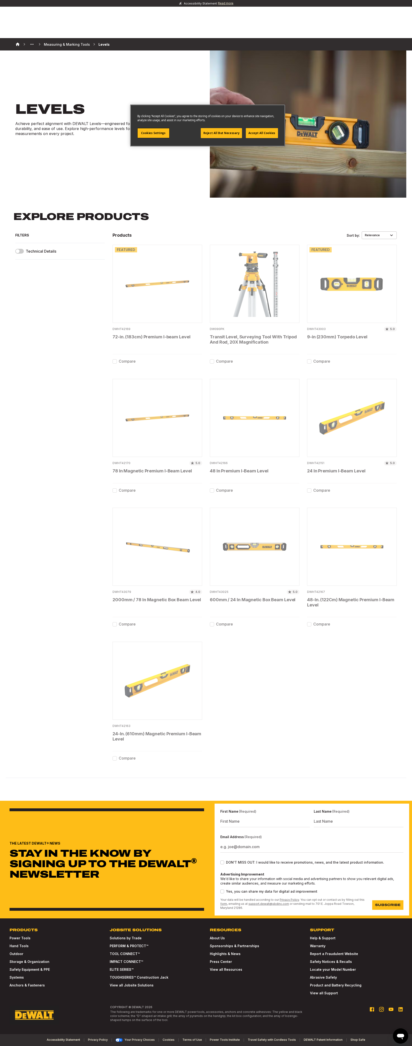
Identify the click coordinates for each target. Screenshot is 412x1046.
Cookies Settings (153, 133)
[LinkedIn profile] (400, 1009)
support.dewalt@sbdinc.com (268, 904)
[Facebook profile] (372, 1009)
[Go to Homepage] (34, 1015)
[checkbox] (115, 361)
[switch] (19, 251)
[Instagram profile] (381, 1009)
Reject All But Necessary (221, 133)
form (223, 904)
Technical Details (41, 251)
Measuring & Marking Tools (67, 44)
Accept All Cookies (261, 133)
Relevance (372, 235)
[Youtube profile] (391, 1009)
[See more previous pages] (32, 44)
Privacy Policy (289, 899)
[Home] (17, 44)
